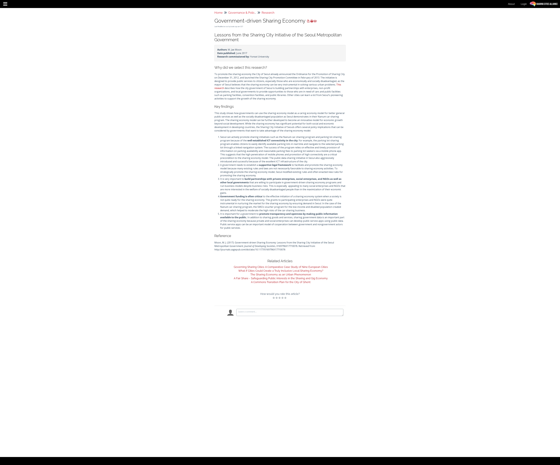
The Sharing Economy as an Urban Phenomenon (280, 274)
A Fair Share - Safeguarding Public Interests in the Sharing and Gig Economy (281, 278)
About (511, 4)
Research (268, 12)
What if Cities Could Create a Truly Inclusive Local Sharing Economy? (280, 270)
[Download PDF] (308, 21)
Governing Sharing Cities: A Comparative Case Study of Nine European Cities (281, 266)
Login (524, 4)
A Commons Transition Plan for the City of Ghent (280, 282)
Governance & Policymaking (247, 12)
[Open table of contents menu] (5, 3)
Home (218, 12)
